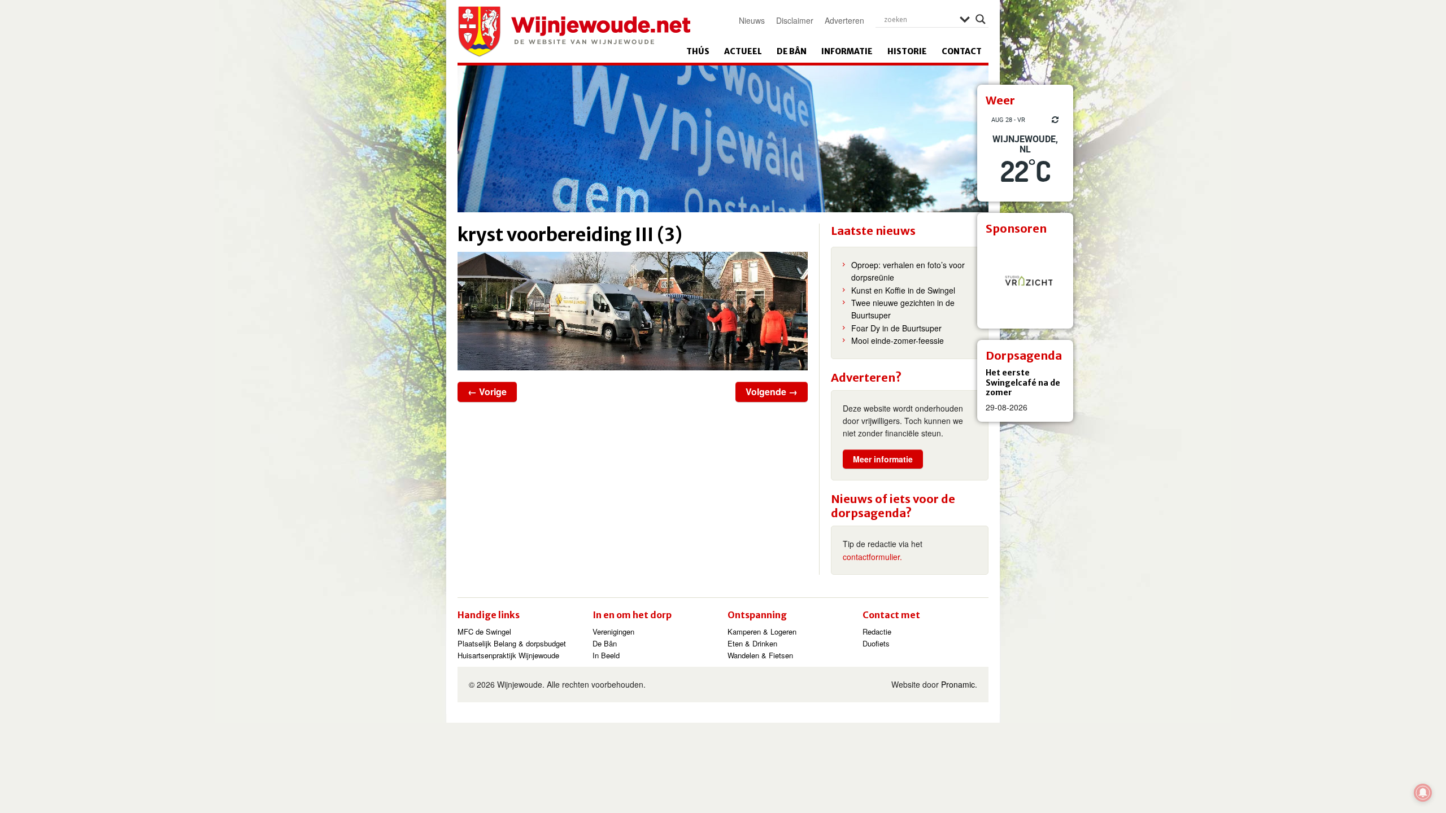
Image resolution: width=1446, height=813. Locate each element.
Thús (697, 51)
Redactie (877, 631)
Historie (907, 51)
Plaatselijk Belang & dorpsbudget (512, 643)
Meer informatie (883, 459)
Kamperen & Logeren (762, 631)
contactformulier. (872, 556)
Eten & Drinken (752, 643)
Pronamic (958, 684)
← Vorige (487, 391)
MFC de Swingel (484, 631)
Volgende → (772, 391)
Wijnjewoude (574, 32)
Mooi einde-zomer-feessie (897, 340)
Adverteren (844, 20)
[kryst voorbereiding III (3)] (633, 311)
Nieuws (752, 20)
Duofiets (876, 643)
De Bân (792, 51)
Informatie (847, 51)
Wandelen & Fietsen (760, 655)
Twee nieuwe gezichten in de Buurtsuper (903, 309)
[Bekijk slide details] (1025, 280)
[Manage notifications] (1423, 793)
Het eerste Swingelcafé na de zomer (1023, 382)
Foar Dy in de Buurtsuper (896, 328)
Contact (962, 51)
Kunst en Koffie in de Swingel (903, 290)
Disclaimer (794, 20)
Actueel (743, 51)
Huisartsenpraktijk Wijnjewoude (508, 655)
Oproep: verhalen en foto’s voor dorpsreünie (908, 271)
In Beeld (606, 655)
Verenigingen (613, 631)
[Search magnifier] (980, 19)
